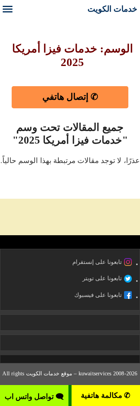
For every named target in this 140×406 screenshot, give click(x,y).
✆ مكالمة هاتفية (105, 395)
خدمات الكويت (112, 8)
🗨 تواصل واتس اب (34, 396)
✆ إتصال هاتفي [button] (70, 97)
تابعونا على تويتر (102, 278)
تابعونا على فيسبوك (98, 295)
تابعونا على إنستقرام (97, 262)
